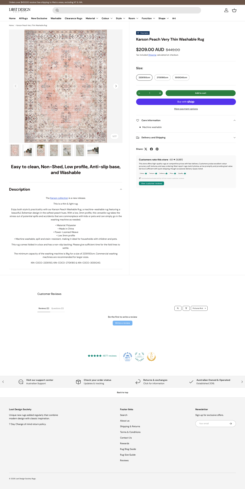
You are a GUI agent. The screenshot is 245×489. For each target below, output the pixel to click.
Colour (105, 18)
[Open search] (177, 308)
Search (123, 415)
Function (147, 18)
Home (12, 18)
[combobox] (126, 10)
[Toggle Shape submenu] (167, 18)
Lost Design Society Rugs (26, 479)
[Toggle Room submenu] (137, 18)
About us (124, 420)
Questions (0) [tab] (57, 308)
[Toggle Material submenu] (97, 18)
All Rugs (23, 18)
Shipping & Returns (130, 426)
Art (174, 18)
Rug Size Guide (128, 454)
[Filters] (186, 308)
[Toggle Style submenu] (124, 18)
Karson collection (59, 198)
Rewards (124, 443)
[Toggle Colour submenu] (111, 18)
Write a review (122, 323)
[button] (234, 10)
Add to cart (200, 93)
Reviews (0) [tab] (44, 308)
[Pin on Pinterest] (157, 149)
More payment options (186, 108)
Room (132, 18)
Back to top (122, 392)
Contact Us (126, 437)
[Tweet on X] (146, 149)
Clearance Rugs (73, 18)
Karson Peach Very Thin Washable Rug (31, 25)
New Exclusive (39, 18)
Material (90, 18)
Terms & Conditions (130, 432)
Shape (162, 18)
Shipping (152, 55)
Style (119, 18)
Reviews (124, 460)
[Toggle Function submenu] (154, 18)
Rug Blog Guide (128, 449)
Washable (56, 18)
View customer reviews (151, 183)
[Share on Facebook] (151, 149)
